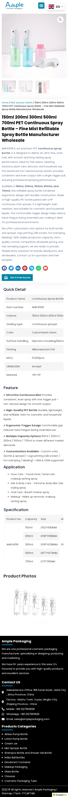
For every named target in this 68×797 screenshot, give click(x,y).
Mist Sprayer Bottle (21, 102)
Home (5, 102)
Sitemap (7, 793)
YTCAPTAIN (28, 793)
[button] (41, 5)
